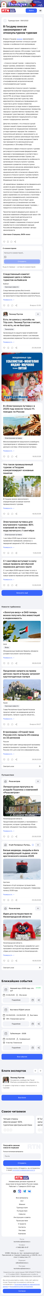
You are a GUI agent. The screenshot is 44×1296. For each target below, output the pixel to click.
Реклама (22, 1230)
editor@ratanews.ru (22, 1263)
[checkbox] (4, 1168)
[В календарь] (32, 1000)
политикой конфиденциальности (23, 1170)
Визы (7, 647)
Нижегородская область (12, 819)
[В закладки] (8, 242)
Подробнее (16, 1000)
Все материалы (22, 1198)
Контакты (22, 1227)
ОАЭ (5, 644)
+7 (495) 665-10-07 (22, 1247)
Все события (22, 1057)
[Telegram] (24, 1191)
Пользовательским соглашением (21, 1286)
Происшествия (22, 1221)
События (22, 1214)
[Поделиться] (15, 242)
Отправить (22, 1163)
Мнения (22, 1204)
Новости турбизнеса (11, 607)
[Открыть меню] (40, 10)
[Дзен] (15, 1191)
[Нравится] (4, 242)
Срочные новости (12, 287)
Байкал (6, 284)
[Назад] (35, 1071)
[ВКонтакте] (29, 1191)
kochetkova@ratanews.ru (22, 1242)
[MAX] (19, 1191)
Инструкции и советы (22, 1217)
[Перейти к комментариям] (11, 242)
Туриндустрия (13, 21)
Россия (6, 742)
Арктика (6, 882)
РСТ (22, 1201)
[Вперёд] (40, 1071)
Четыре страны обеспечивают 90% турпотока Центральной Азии (17, 1122)
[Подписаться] (38, 314)
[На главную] (9, 10)
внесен (19, 39)
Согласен (22, 1291)
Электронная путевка (13, 438)
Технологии (9, 329)
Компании (22, 1234)
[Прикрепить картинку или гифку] (22, 257)
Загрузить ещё (22, 593)
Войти (31, 10)
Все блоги (22, 1098)
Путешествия (8, 775)
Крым (5, 703)
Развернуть (7, 300)
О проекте (22, 1224)
